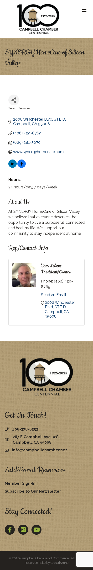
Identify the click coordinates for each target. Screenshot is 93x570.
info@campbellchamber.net (39, 450)
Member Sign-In (20, 483)
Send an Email (53, 295)
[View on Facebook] (21, 166)
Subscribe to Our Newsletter (33, 491)
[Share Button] (13, 100)
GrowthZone (59, 563)
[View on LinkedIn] (12, 166)
